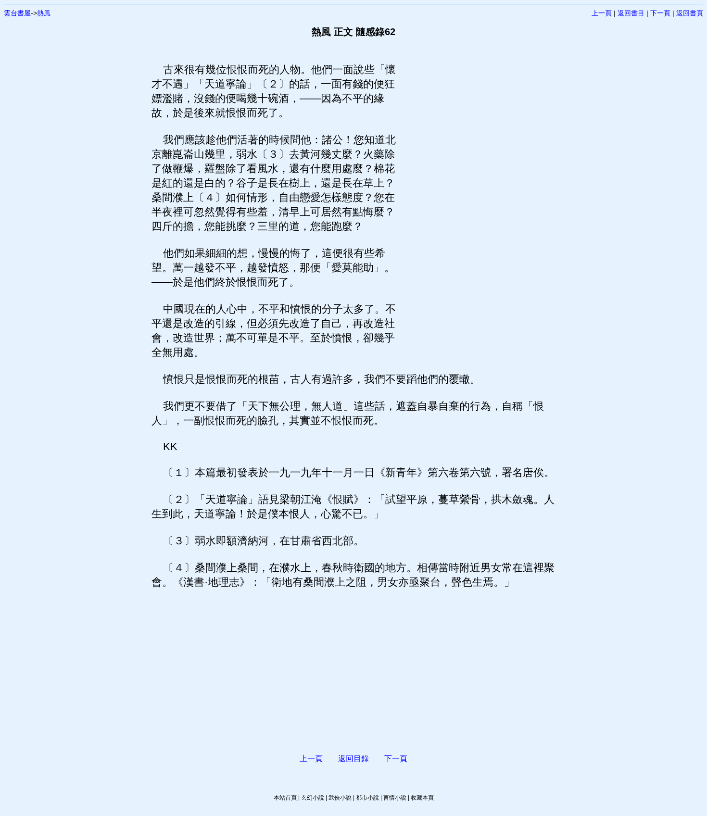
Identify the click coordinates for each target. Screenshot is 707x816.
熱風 (43, 13)
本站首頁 (285, 797)
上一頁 (602, 13)
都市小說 (367, 797)
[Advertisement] (476, 207)
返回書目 (631, 13)
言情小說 (394, 797)
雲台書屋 (17, 13)
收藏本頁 (422, 797)
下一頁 (660, 13)
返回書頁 (689, 13)
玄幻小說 (312, 797)
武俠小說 (340, 797)
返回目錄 (353, 758)
